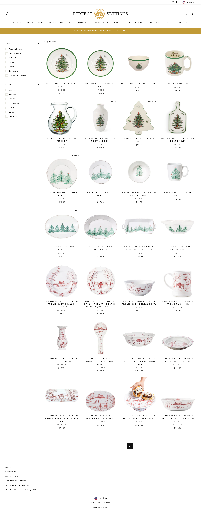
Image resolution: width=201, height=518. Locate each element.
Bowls (11, 67)
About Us (182, 23)
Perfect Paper (47, 23)
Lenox (11, 112)
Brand (9, 84)
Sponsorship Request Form (17, 485)
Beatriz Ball (14, 116)
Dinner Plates (15, 54)
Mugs (11, 62)
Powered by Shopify (100, 507)
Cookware (13, 71)
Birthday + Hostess (17, 75)
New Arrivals (100, 23)
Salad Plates (14, 58)
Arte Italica (14, 103)
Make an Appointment (74, 23)
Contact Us (10, 472)
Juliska (12, 90)
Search (8, 467)
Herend (12, 94)
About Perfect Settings (15, 481)
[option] (100, 30)
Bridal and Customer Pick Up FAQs (21, 490)
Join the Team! (12, 476)
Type (8, 43)
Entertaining (137, 23)
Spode (12, 99)
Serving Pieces (16, 49)
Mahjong (155, 23)
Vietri (11, 108)
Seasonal (119, 23)
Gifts (169, 23)
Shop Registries (23, 23)
